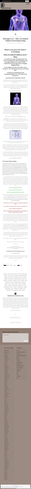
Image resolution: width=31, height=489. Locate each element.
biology (9, 277)
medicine (19, 283)
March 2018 (6, 403)
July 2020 (5, 381)
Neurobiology (10, 285)
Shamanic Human (19, 369)
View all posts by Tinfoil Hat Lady (15, 310)
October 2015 (6, 446)
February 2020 (6, 388)
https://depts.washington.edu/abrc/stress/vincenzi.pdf (15, 247)
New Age (25, 285)
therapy (12, 288)
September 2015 (6, 448)
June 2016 (5, 434)
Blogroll (18, 357)
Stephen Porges (8, 288)
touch (24, 288)
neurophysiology (15, 285)
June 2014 (5, 472)
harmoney (22, 280)
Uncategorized (18, 376)
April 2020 (5, 384)
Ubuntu (17, 374)
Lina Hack (6, 283)
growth (19, 280)
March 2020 (6, 386)
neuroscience (20, 285)
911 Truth (18, 350)
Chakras (26, 128)
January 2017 (6, 424)
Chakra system (17, 277)
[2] (24, 170)
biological (6, 277)
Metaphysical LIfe (19, 364)
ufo (11, 290)
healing (26, 280)
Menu (28, 3)
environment (10, 280)
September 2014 (6, 467)
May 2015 (5, 455)
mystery (6, 285)
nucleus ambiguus (17, 167)
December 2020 (6, 374)
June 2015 (5, 453)
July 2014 (5, 470)
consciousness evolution (17, 278)
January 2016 (6, 441)
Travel (17, 372)
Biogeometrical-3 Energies (22, 275)
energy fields (5, 280)
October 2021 (6, 369)
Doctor (23, 278)
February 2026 (6, 350)
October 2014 (6, 465)
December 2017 (6, 408)
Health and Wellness (19, 362)
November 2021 (6, 367)
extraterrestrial (15, 280)
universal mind (15, 290)
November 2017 (6, 410)
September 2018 (6, 396)
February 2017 (6, 422)
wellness (23, 290)
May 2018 (5, 400)
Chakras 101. (23, 86)
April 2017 (5, 419)
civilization (24, 277)
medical (16, 283)
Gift (27, 1)
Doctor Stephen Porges (19, 64)
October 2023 (6, 357)
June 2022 (5, 364)
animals (5, 275)
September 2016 (6, 431)
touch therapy (8, 290)
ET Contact (18, 360)
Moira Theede (24, 283)
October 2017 (6, 412)
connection (5, 278)
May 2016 (5, 436)
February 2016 (6, 439)
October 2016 (6, 429)
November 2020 (6, 376)
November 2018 (6, 393)
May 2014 (5, 474)
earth (25, 278)
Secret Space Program (20, 367)
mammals (12, 283)
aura (8, 275)
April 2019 (5, 391)
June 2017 (5, 417)
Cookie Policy (16, 487)
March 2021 (6, 372)
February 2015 (6, 460)
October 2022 (6, 360)
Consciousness (11, 278)
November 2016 (6, 427)
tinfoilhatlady (20, 288)
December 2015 (6, 443)
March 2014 (6, 477)
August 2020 (6, 379)
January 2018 (6, 407)
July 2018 (5, 398)
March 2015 (6, 458)
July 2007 (5, 479)
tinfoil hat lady (16, 288)
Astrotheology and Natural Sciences (21, 355)
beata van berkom (15, 275)
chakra (12, 277)
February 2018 (6, 405)
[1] (22, 165)
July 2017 (5, 415)
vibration (20, 290)
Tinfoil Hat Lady (6, 8)
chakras (21, 277)
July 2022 (5, 362)
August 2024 (6, 355)
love (9, 283)
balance (11, 275)
